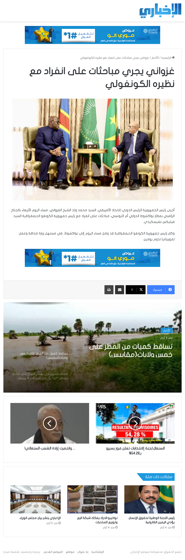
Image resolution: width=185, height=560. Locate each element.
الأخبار (155, 57)
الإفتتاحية (97, 551)
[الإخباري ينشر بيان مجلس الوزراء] (35, 499)
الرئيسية (166, 57)
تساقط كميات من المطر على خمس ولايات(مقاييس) (131, 349)
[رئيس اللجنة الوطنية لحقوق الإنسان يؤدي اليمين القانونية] (149, 499)
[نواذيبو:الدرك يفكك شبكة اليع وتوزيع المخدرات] (92, 499)
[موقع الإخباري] (160, 10)
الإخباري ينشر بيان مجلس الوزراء (40, 518)
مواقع (70, 551)
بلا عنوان (82, 551)
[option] (92, 347)
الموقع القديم (53, 551)
